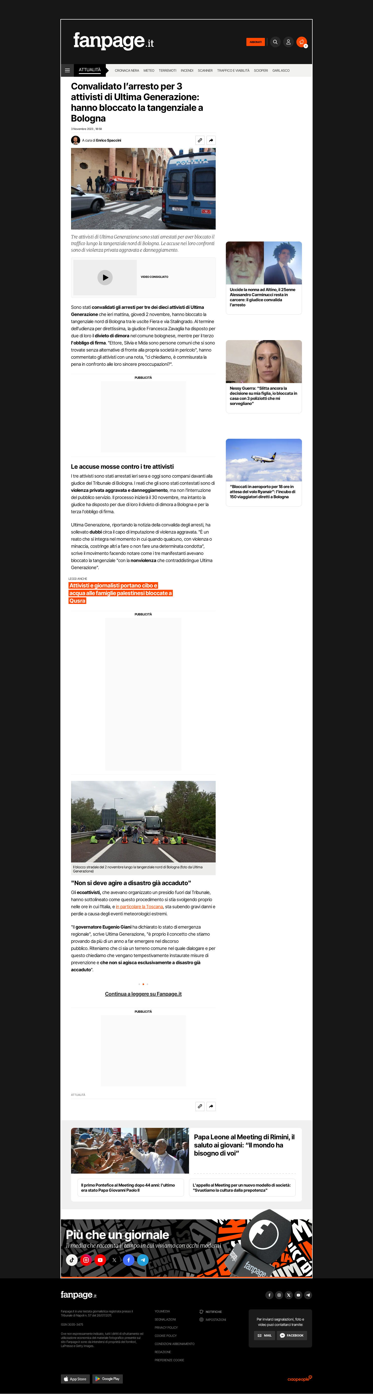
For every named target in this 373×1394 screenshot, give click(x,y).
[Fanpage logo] (107, 42)
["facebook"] (128, 1260)
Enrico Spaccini (108, 140)
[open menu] (67, 70)
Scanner (205, 70)
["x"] (114, 1260)
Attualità (90, 69)
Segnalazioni (165, 1319)
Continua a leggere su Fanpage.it (143, 994)
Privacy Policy (166, 1327)
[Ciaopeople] (300, 1380)
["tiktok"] (72, 1260)
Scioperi (261, 70)
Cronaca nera (127, 70)
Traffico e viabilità (233, 70)
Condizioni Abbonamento (175, 1344)
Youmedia (162, 1311)
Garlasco (281, 70)
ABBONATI (256, 41)
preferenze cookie (169, 1360)
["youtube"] (100, 1260)
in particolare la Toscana (139, 906)
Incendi (187, 70)
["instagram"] (86, 1260)
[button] (211, 140)
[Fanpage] (78, 1295)
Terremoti (167, 70)
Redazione (163, 1352)
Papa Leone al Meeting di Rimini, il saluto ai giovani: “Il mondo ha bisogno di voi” (244, 1145)
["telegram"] (143, 1260)
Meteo (149, 70)
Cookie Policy (166, 1336)
